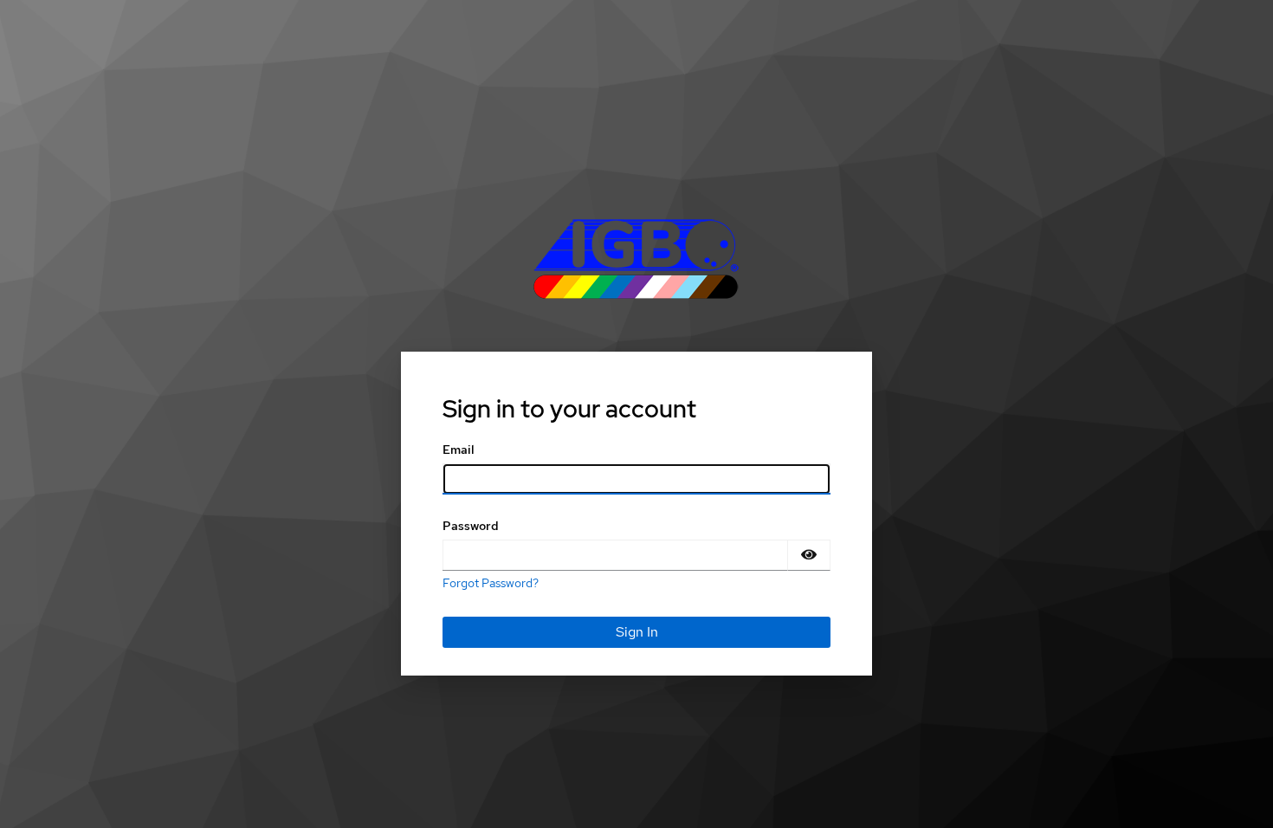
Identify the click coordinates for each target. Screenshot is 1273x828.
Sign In (637, 632)
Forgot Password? (491, 583)
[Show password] (808, 555)
